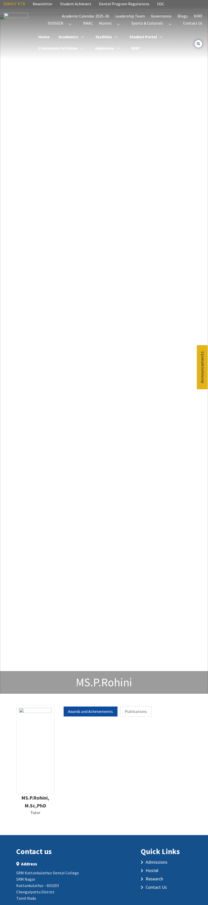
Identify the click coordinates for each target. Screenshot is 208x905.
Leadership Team (130, 16)
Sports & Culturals (147, 23)
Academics (68, 36)
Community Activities (58, 48)
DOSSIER (55, 23)
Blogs (183, 16)
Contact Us (192, 23)
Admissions (156, 862)
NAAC (88, 23)
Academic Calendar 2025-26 (85, 16)
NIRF (198, 16)
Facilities (104, 36)
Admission (104, 48)
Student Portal (143, 36)
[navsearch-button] (198, 44)
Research (154, 879)
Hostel (152, 870)
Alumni (105, 23)
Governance (161, 16)
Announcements (202, 367)
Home (43, 36)
